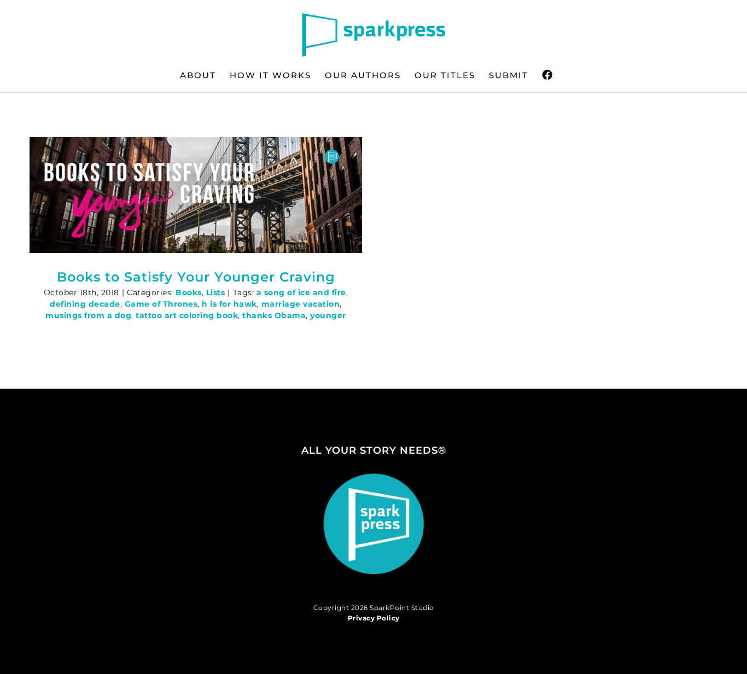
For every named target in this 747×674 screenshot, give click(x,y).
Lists (215, 292)
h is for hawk (229, 304)
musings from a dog (88, 315)
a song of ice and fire (301, 292)
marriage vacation (300, 304)
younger (328, 315)
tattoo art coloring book (187, 315)
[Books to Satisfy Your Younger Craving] (196, 195)
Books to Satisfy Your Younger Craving (196, 277)
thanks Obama (274, 315)
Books (189, 292)
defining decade (85, 304)
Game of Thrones (161, 304)
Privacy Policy (374, 618)
